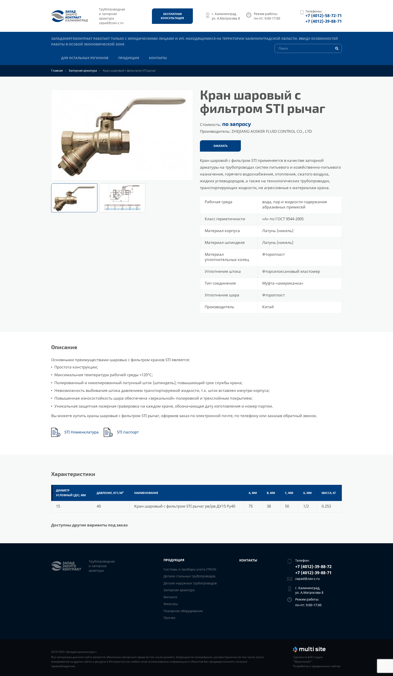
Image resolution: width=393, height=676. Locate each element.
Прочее (169, 618)
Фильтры (171, 604)
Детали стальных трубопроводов (189, 576)
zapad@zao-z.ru (307, 578)
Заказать (220, 146)
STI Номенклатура (81, 432)
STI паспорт (128, 432)
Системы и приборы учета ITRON (190, 569)
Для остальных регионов (84, 58)
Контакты (158, 58)
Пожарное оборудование (183, 611)
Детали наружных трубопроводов (190, 583)
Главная (57, 70)
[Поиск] (308, 48)
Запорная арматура (83, 70)
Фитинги (170, 597)
